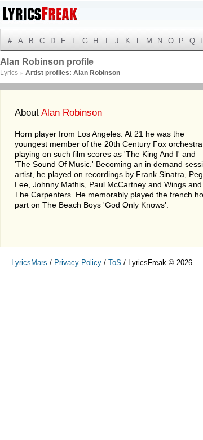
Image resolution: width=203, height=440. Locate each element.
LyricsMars (29, 262)
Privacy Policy (78, 262)
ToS (114, 262)
